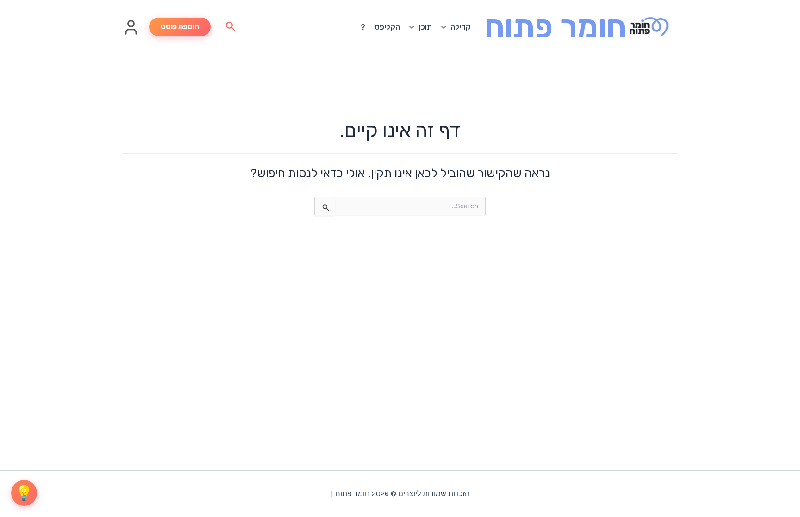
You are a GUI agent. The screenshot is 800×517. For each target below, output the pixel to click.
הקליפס (387, 26)
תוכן (425, 26)
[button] (445, 27)
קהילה (460, 26)
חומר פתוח (555, 26)
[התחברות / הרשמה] (131, 32)
